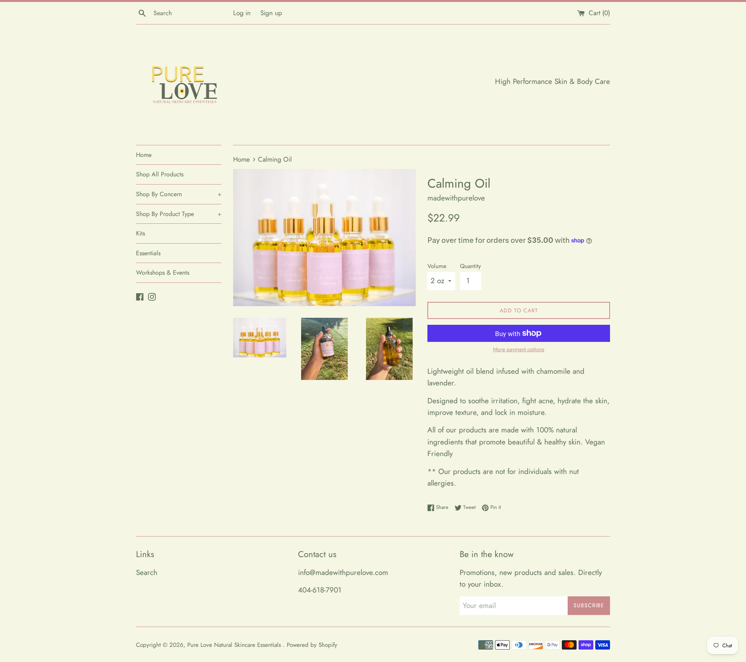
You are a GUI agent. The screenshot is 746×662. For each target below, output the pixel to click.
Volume (436, 266)
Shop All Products (159, 174)
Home (144, 154)
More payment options (518, 349)
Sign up (271, 12)
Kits (140, 233)
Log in (242, 12)
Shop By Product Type (178, 213)
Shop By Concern (178, 194)
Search (146, 572)
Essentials (148, 253)
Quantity (470, 266)
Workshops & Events (162, 272)
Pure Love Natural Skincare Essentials (235, 645)
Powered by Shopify (312, 645)
